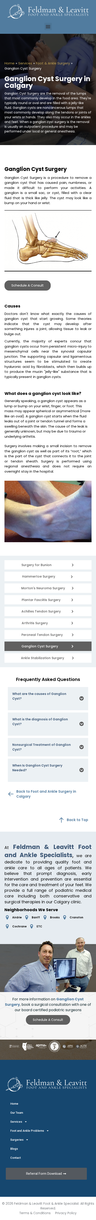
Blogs (14, 1148)
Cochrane (19, 926)
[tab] (48, 698)
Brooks (55, 917)
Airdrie (17, 917)
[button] (48, 26)
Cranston (76, 917)
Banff (36, 917)
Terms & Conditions (35, 1213)
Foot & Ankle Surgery (53, 63)
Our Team (16, 1112)
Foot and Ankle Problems (27, 1130)
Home (9, 63)
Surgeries (16, 1139)
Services (25, 63)
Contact (15, 1157)
